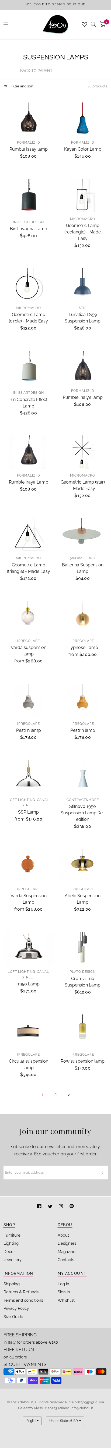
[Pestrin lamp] (29, 700)
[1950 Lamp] (29, 948)
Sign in (64, 1292)
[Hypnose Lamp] (83, 617)
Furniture (12, 1235)
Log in (63, 1284)
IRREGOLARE (28, 641)
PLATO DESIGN (83, 972)
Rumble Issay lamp (28, 149)
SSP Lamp (28, 812)
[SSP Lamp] (29, 776)
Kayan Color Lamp (82, 149)
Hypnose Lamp (82, 647)
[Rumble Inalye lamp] (83, 367)
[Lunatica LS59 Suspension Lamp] (83, 284)
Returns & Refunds (21, 1292)
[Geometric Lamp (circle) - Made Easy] (29, 284)
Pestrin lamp (28, 730)
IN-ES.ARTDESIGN (28, 222)
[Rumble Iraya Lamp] (29, 452)
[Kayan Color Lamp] (83, 119)
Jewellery (13, 1259)
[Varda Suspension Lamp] (29, 865)
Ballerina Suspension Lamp (82, 568)
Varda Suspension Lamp (29, 899)
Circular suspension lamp (28, 1064)
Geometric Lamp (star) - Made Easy (83, 485)
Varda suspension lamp (28, 650)
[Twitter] (50, 1206)
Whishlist (66, 1300)
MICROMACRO (82, 219)
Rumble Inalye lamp (83, 397)
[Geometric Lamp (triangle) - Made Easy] (29, 534)
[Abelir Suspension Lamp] (83, 865)
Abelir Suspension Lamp (82, 899)
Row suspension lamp (83, 1061)
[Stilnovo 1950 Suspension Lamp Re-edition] (83, 776)
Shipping (12, 1284)
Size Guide (13, 1316)
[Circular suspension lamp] (29, 1031)
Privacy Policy (16, 1308)
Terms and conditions (23, 1300)
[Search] (93, 24)
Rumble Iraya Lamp (28, 482)
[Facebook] (40, 1206)
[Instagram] (61, 1206)
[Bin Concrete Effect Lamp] (29, 368)
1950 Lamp (29, 983)
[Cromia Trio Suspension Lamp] (83, 948)
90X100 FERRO (82, 558)
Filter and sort (21, 86)
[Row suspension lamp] (83, 1031)
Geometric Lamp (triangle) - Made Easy (28, 568)
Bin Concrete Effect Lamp (28, 403)
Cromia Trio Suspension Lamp (82, 982)
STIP (82, 308)
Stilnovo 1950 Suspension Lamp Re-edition (83, 813)
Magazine (66, 1251)
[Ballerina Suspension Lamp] (83, 534)
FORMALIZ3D (28, 142)
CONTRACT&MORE (83, 800)
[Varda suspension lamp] (29, 617)
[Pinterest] (72, 1206)
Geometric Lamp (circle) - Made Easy (28, 318)
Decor (9, 1251)
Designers (67, 1243)
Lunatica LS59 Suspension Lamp (82, 318)
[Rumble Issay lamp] (29, 119)
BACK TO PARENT (36, 71)
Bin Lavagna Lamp (28, 228)
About (63, 1235)
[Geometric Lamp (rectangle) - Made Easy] (83, 195)
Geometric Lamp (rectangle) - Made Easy (82, 232)
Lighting (11, 1243)
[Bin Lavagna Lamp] (29, 197)
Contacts (66, 1259)
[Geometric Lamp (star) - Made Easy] (83, 452)
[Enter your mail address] (102, 1173)
